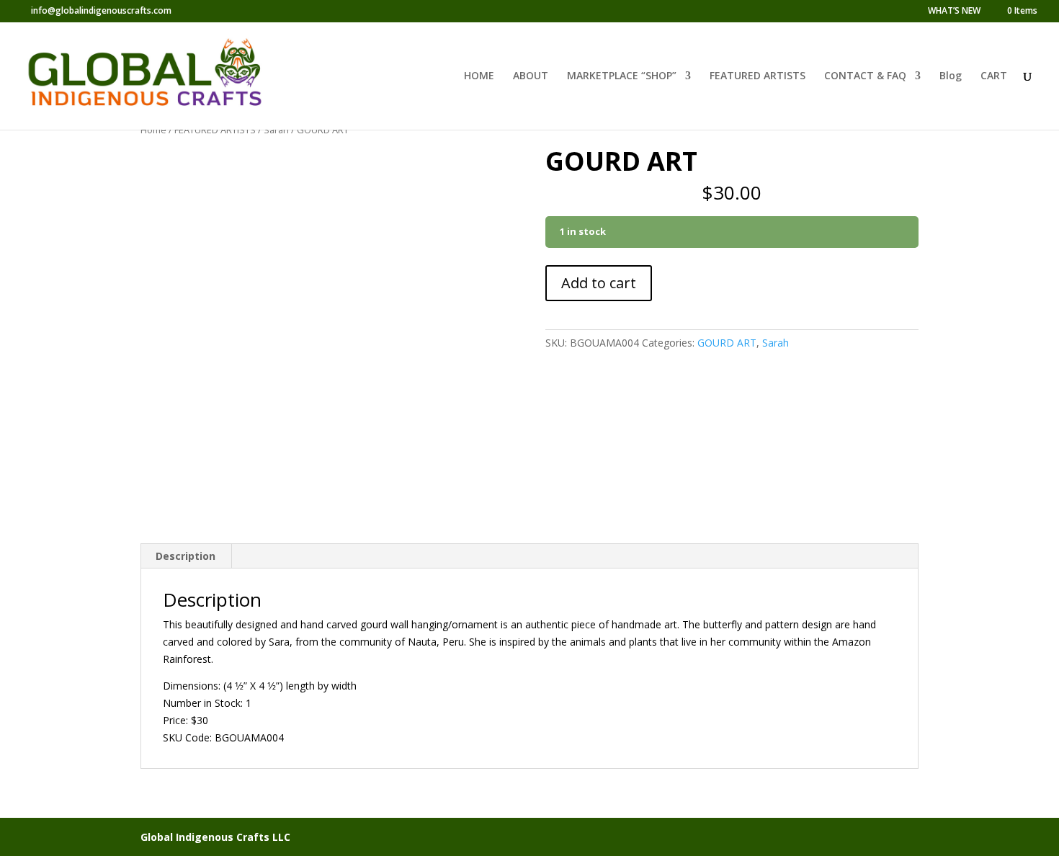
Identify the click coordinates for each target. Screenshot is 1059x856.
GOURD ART (726, 342)
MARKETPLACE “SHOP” (621, 76)
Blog (950, 76)
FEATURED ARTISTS (757, 76)
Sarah (276, 129)
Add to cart (598, 283)
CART (993, 76)
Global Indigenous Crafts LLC (215, 837)
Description (185, 556)
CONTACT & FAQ (865, 76)
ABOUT (530, 76)
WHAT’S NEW (954, 11)
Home (153, 129)
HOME (479, 76)
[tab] (186, 556)
